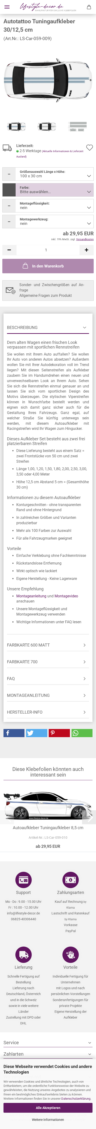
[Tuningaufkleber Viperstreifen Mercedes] (48, 80)
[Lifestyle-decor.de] (48, 7)
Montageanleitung (31, 596)
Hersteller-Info (24, 712)
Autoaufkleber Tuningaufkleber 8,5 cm (48, 827)
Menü (7, 7)
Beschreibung (22, 327)
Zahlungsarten (70, 892)
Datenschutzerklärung (75, 1098)
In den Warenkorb (48, 266)
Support (23, 892)
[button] (9, 250)
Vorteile (70, 967)
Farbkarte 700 (22, 661)
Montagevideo (66, 596)
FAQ (11, 678)
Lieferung (23, 967)
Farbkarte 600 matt (28, 645)
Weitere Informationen (48, 1120)
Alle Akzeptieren (48, 1108)
